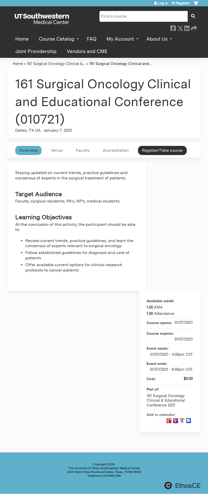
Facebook (173, 27)
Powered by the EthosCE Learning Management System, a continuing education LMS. (182, 485)
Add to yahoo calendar (175, 420)
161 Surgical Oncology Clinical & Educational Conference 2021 (166, 400)
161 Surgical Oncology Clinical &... (56, 63)
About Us (157, 39)
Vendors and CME (87, 51)
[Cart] (196, 5)
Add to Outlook (188, 420)
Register (183, 3)
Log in (163, 3)
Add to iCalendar (182, 420)
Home (22, 39)
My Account (120, 39)
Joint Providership (36, 51)
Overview (28, 150)
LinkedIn (186, 27)
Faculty (83, 150)
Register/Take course (162, 150)
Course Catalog (56, 39)
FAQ (91, 39)
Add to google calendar (168, 420)
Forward (193, 27)
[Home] (42, 19)
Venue (57, 150)
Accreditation (116, 150)
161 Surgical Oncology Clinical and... (120, 63)
